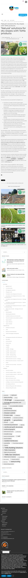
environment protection (10, 410)
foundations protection (18, 417)
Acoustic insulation (9, 370)
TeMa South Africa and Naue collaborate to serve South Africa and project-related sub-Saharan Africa (15, 261)
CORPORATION (6, 325)
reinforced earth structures (13, 427)
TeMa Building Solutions (14, 448)
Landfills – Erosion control (11, 351)
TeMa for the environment (10, 452)
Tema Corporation (6, 37)
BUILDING (5, 284)
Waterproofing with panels (11, 387)
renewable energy (8, 434)
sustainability (7, 443)
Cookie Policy (23, 572)
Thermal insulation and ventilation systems (14, 318)
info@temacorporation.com (8, 538)
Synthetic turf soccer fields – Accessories (13, 364)
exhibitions (18, 415)
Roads (7, 362)
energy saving (8, 408)
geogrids (7, 420)
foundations (7, 417)
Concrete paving (9, 288)
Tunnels (7, 366)
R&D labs (22, 424)
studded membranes (11, 441)
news (7, 329)
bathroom (14, 395)
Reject (9, 575)
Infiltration (6, 422)
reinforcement (18, 431)
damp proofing (8, 397)
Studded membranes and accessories (13, 316)
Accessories (6, 395)
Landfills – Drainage (9, 349)
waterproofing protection (9, 464)
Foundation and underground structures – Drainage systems (15, 300)
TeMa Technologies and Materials (12, 333)
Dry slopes (8, 38)
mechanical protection (11, 425)
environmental (9, 341)
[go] (24, 252)
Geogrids (7, 345)
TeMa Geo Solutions (12, 455)
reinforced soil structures (8, 431)
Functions (4, 513)
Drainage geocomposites (10, 290)
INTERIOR (5, 368)
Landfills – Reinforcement (11, 352)
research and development (9, 436)
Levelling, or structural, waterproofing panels (14, 382)
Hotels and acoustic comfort (12, 268)
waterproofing (15, 461)
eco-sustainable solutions (16, 406)
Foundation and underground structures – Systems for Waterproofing (15, 306)
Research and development (11, 331)
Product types (4, 509)
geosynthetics (18, 420)
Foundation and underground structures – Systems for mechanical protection (15, 303)
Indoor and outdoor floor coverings (13, 380)
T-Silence (6, 445)
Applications (4, 511)
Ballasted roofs (9, 286)
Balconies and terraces (10, 376)
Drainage (8, 400)
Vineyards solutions (15, 459)
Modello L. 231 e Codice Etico (7, 485)
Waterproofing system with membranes (13, 385)
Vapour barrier (9, 319)
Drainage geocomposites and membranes (14, 337)
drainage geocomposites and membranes (12, 403)
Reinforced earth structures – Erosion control (14, 360)
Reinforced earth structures (11, 356)
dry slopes (9, 183)
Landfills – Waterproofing (11, 354)
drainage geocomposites (19, 400)
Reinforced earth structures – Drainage (13, 358)
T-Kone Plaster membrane (18, 443)
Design (16, 397)
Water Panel (5, 461)
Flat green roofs (9, 292)
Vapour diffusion (9, 321)
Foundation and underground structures (14, 294)
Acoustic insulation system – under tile (13, 372)
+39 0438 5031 (5, 537)
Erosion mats (14, 38)
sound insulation (7, 438)
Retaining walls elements (10, 314)
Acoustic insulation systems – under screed (14, 374)
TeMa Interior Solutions (10, 457)
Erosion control (14, 183)
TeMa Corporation (9, 450)
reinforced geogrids (9, 429)
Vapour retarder (9, 323)
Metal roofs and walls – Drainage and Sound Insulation (14, 309)
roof (19, 436)
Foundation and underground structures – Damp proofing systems (15, 296)
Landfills (7, 347)
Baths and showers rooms (11, 378)
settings (6, 573)
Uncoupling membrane (10, 384)
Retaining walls (9, 312)
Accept (4, 575)
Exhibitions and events (10, 327)
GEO (18, 38)
